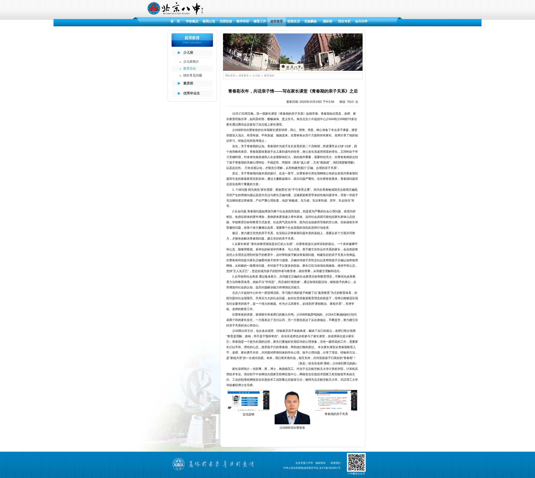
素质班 (188, 83)
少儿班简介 (191, 61)
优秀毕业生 (191, 93)
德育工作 (259, 21)
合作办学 (361, 21)
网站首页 (230, 75)
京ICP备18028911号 (330, 468)
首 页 (175, 21)
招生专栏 (344, 21)
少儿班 (188, 52)
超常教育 (276, 21)
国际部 (327, 21)
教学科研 (243, 21)
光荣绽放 (226, 21)
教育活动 (189, 68)
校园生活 (293, 21)
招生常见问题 (192, 75)
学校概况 (192, 21)
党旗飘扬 (310, 21)
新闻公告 (209, 21)
